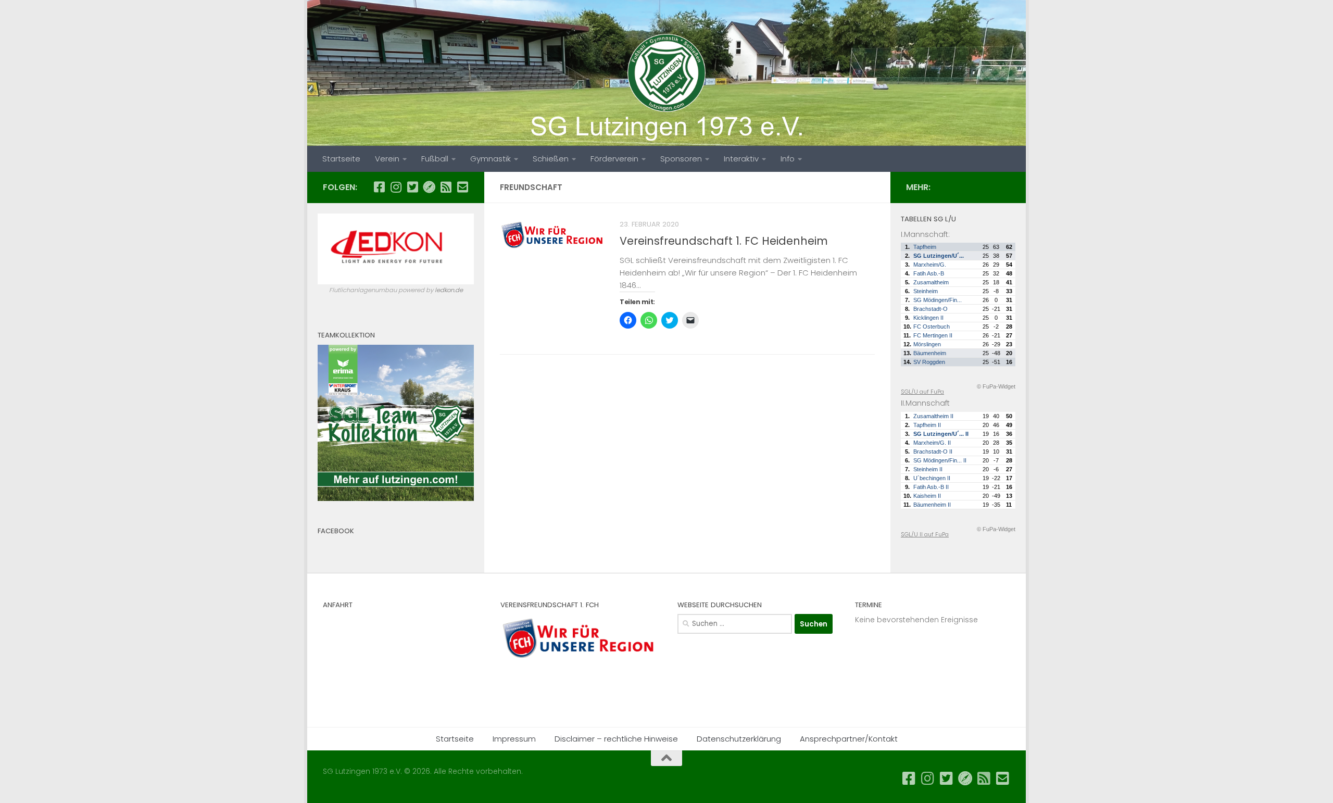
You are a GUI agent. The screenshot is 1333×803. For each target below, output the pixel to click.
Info (788, 158)
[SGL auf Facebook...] (379, 187)
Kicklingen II (928, 318)
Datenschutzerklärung (739, 738)
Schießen (551, 158)
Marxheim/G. (929, 264)
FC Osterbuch (931, 326)
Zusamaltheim (931, 282)
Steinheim (925, 291)
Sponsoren (681, 158)
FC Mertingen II (932, 335)
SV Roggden (929, 362)
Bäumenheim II (932, 504)
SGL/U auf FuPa (922, 391)
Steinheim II (927, 469)
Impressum (514, 738)
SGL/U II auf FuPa (925, 534)
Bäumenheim (929, 353)
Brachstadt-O (930, 309)
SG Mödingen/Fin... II (939, 460)
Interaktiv (741, 158)
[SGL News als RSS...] (445, 187)
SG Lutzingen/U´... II (941, 434)
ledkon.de (449, 290)
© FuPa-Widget (996, 386)
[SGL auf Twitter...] (412, 187)
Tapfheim (924, 247)
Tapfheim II (927, 425)
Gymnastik (490, 158)
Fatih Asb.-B (928, 273)
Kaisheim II (927, 496)
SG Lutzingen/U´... (938, 256)
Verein (387, 158)
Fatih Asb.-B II (931, 487)
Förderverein (614, 158)
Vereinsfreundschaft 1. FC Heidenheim (724, 240)
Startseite (341, 158)
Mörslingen (927, 344)
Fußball (434, 158)
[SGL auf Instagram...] (395, 187)
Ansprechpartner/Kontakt (849, 738)
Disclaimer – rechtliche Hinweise (616, 738)
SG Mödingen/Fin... (937, 300)
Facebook (336, 531)
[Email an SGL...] (462, 187)
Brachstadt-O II (932, 451)
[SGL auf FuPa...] (429, 187)
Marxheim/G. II (932, 443)
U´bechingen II (931, 478)
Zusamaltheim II (933, 416)
